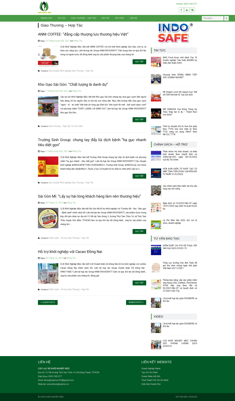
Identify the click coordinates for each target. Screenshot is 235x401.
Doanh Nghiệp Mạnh (150, 368)
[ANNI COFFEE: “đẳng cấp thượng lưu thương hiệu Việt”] (48, 65)
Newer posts (135, 302)
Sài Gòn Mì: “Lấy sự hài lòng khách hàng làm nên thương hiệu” (89, 196)
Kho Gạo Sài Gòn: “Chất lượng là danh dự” (73, 84)
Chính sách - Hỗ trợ (58, 238)
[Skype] (192, 9)
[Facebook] (181, 9)
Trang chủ (46, 18)
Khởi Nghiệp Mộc (55, 397)
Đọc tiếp (139, 62)
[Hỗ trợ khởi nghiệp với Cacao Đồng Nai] (48, 283)
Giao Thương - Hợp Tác (82, 70)
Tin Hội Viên (77, 126)
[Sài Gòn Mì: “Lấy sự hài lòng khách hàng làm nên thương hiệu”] (48, 227)
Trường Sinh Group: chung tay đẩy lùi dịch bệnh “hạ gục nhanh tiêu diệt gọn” (92, 142)
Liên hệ (133, 18)
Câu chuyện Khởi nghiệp (60, 70)
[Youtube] (186, 9)
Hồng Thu (78, 40)
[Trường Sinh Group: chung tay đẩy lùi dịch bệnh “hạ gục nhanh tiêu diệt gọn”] (48, 176)
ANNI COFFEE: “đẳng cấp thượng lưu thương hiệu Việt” (83, 34)
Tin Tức (62, 18)
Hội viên (119, 18)
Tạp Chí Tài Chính (149, 372)
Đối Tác (106, 18)
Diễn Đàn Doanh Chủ (151, 384)
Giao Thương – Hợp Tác (83, 18)
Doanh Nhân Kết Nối (150, 376)
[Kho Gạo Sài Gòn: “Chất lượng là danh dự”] (48, 115)
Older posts (48, 302)
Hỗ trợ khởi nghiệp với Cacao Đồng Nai (70, 251)
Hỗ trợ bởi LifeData (186, 397)
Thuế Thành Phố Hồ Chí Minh (154, 380)
